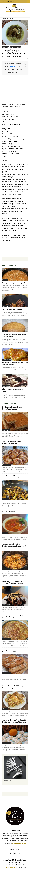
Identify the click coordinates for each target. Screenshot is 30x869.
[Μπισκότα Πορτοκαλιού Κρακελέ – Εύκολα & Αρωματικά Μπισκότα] (15, 734)
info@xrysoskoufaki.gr (19, 843)
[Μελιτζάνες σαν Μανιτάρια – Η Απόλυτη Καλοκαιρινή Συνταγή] (15, 490)
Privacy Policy (14, 862)
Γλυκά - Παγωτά (6, 386)
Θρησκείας (4, 280)
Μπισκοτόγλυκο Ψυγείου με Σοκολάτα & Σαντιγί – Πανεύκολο (14, 583)
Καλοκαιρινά (5, 499)
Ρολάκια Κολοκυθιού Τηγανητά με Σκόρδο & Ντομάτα (14, 687)
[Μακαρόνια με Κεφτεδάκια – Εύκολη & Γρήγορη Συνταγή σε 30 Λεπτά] (15, 560)
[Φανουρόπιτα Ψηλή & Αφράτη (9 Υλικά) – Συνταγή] (15, 325)
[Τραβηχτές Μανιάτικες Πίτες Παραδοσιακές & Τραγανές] (15, 664)
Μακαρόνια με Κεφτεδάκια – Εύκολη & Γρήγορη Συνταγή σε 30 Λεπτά (14, 546)
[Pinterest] (19, 853)
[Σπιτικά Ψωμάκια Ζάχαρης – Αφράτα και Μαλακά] (15, 456)
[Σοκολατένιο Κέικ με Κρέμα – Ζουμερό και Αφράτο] (15, 421)
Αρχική (4, 18)
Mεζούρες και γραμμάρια (15, 864)
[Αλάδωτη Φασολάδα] (15, 524)
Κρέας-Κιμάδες (5, 569)
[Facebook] (10, 853)
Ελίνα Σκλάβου (5, 306)
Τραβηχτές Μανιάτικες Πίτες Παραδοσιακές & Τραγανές (12, 651)
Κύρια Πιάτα (10, 18)
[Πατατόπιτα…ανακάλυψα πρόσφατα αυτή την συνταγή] (15, 354)
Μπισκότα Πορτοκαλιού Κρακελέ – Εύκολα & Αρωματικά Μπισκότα (14, 721)
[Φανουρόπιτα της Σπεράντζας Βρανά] (15, 274)
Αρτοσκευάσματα (6, 464)
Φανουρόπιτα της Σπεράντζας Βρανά (15, 283)
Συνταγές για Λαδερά (15, 47)
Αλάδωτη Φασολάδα (9, 512)
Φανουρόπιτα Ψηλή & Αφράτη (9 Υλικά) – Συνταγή (14, 335)
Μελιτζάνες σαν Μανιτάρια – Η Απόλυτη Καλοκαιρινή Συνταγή (13, 477)
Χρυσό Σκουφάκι (10, 867)
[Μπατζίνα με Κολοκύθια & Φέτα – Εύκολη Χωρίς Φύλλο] (15, 630)
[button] (2, 15)
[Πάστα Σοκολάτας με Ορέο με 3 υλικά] (15, 380)
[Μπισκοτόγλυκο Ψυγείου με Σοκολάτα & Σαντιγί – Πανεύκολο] (15, 596)
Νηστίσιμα (4, 533)
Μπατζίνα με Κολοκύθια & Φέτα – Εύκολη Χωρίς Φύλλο (14, 617)
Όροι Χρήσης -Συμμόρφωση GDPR (14, 861)
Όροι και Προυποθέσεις (14, 859)
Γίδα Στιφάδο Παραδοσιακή (12, 309)
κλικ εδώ (12, 66)
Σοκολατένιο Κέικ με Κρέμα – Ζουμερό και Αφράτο (12, 408)
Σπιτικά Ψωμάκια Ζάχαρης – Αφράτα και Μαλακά (12, 442)
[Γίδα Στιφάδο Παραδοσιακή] (15, 300)
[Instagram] (15, 853)
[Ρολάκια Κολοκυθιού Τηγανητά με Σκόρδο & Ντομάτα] (15, 700)
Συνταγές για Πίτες (6, 359)
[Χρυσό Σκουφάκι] (15, 8)
